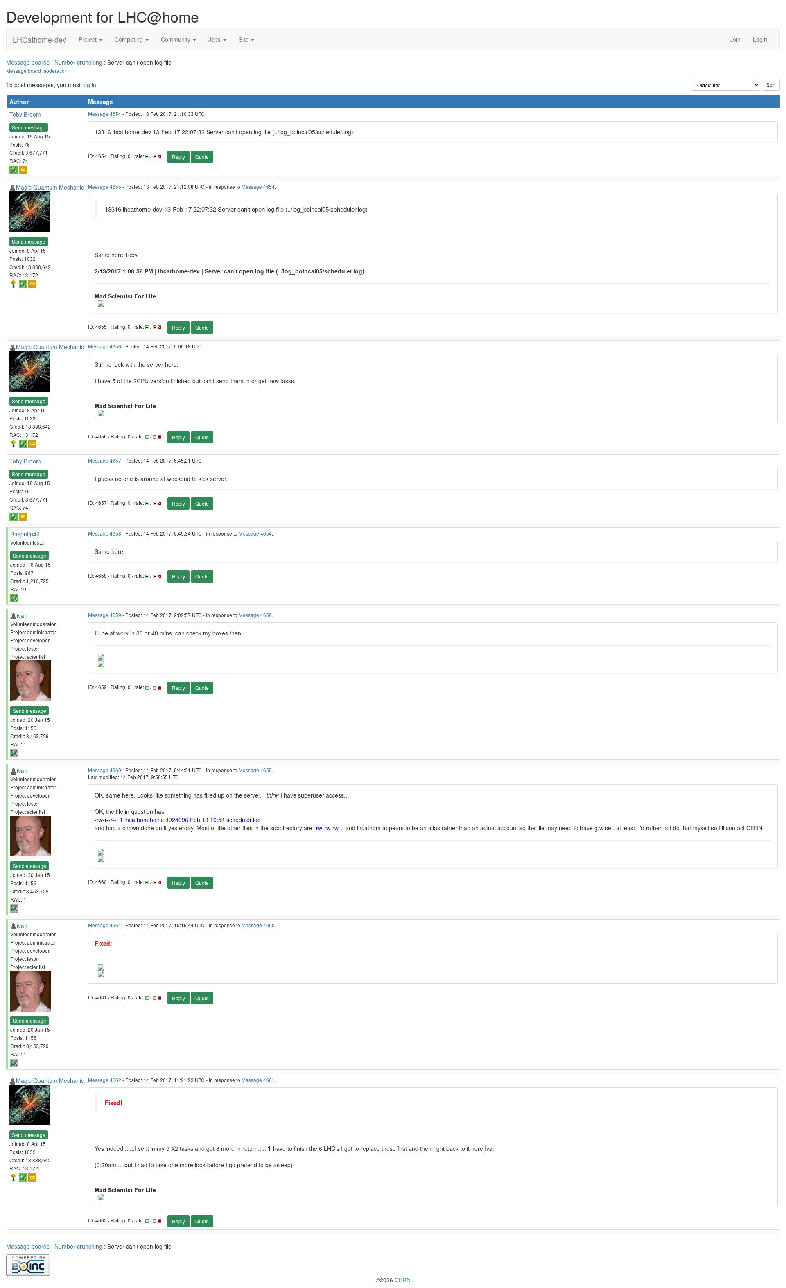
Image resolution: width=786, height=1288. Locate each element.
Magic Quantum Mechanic (50, 187)
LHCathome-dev (39, 39)
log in (89, 85)
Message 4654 (104, 113)
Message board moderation (37, 70)
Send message (28, 127)
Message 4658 (104, 533)
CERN (403, 1280)
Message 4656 (104, 346)
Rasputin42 (25, 534)
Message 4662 (104, 1079)
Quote (202, 156)
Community (176, 39)
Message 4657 (104, 460)
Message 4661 (104, 925)
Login (760, 39)
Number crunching (78, 62)
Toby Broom (25, 114)
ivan (22, 615)
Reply (178, 156)
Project (88, 39)
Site (244, 39)
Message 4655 (104, 186)
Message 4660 (104, 769)
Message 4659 (104, 614)
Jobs (215, 39)
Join (735, 39)
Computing (130, 39)
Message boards (28, 62)
